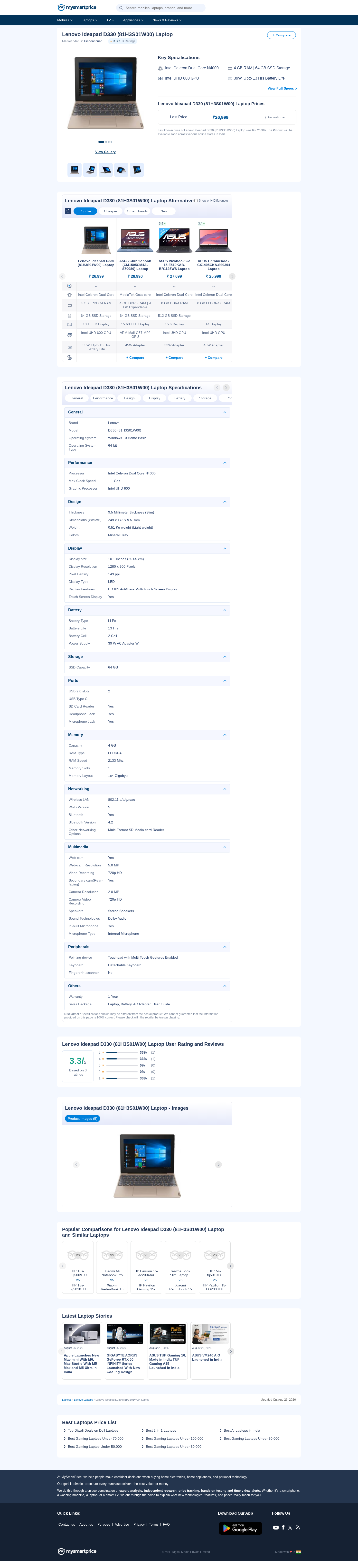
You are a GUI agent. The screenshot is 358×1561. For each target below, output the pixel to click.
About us (86, 1524)
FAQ (166, 1524)
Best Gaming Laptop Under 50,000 (95, 1446)
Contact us (66, 1524)
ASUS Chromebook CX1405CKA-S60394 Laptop (213, 265)
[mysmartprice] (77, 8)
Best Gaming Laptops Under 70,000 (95, 1438)
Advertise (122, 1524)
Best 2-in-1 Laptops (161, 1430)
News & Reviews (165, 20)
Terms (154, 1524)
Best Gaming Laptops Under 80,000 (251, 1438)
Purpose (103, 1524)
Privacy (139, 1524)
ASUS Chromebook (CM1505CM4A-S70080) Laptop (135, 265)
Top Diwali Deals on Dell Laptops (93, 1430)
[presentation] (217, 387)
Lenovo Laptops (83, 1399)
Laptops (88, 20)
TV (108, 20)
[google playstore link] (241, 1533)
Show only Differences (213, 200)
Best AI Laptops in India (242, 1430)
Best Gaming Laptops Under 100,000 (174, 1438)
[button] (121, 8)
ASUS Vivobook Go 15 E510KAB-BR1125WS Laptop (174, 265)
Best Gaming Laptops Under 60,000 (173, 1446)
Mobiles (63, 20)
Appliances (131, 20)
